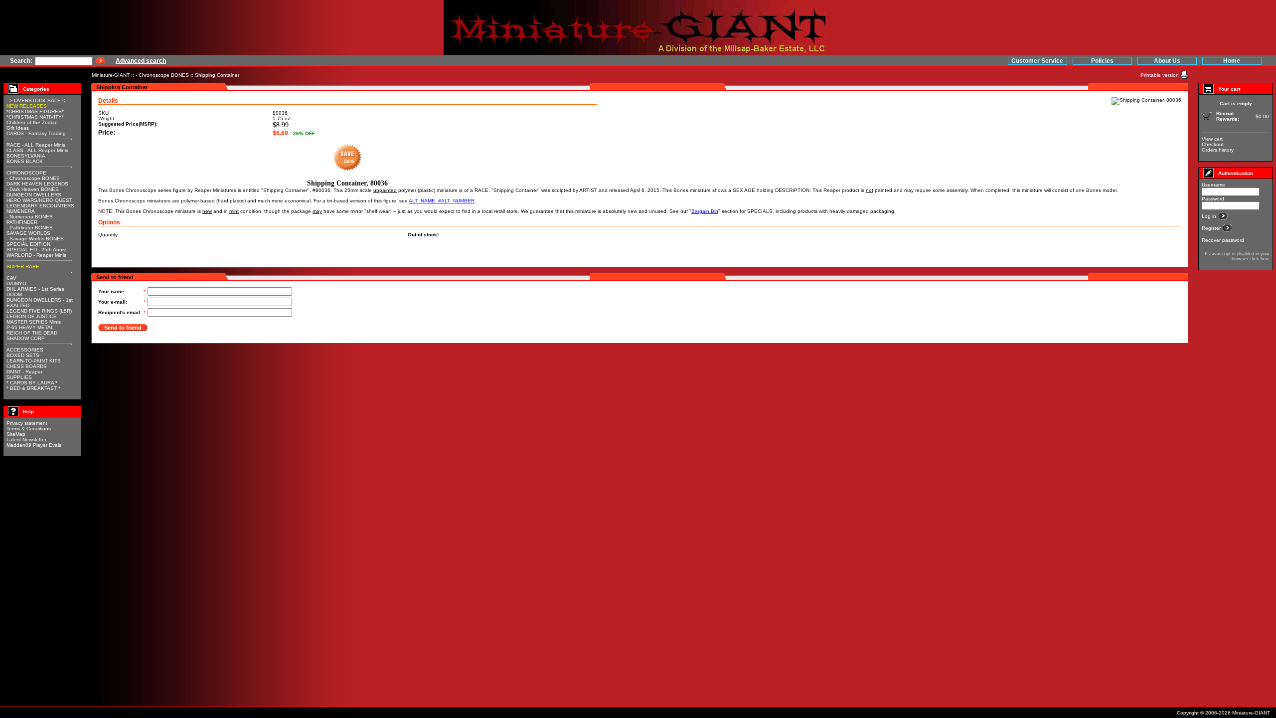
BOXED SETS (22, 355)
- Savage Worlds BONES (35, 238)
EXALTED (17, 305)
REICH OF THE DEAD (31, 333)
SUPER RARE (22, 266)
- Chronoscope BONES (162, 75)
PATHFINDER (21, 222)
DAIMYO (16, 283)
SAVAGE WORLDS (28, 233)
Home (1231, 60)
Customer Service (1037, 60)
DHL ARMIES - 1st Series (35, 289)
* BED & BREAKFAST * (33, 388)
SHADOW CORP (25, 338)
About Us (1167, 60)
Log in (1210, 216)
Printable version (1160, 75)
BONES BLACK (24, 161)
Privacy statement (26, 423)
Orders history (1218, 150)
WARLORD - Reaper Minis (36, 255)
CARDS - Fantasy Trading (36, 133)
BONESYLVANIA (25, 156)
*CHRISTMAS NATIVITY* (35, 117)
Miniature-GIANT (111, 75)
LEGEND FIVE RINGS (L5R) (39, 311)
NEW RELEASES (26, 106)
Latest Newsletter (26, 439)
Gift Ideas (17, 128)
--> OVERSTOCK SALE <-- (37, 100)
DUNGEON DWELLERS (33, 194)
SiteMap (15, 434)
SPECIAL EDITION (28, 244)
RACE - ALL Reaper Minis (35, 145)
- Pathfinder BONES (29, 227)
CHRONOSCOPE (26, 173)
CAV (11, 278)
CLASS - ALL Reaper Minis (37, 150)
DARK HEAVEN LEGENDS (37, 183)
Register (1212, 228)
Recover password (1223, 240)
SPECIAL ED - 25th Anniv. (36, 249)
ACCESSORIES (24, 350)
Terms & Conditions (28, 428)
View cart (1212, 139)
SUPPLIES (19, 377)
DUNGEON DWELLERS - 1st (39, 300)
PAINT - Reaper (24, 371)
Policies (1102, 60)
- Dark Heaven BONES (32, 189)
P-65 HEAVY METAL (30, 327)
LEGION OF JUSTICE (31, 316)
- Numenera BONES (29, 216)
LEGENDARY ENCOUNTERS (40, 205)
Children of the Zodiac (31, 122)
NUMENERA (20, 211)
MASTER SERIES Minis (33, 322)
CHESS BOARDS (26, 366)
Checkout (1213, 144)
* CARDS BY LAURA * (31, 382)
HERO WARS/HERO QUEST (39, 200)
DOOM (14, 294)
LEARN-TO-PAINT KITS (33, 360)
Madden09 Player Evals (33, 445)
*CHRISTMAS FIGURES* (35, 111)
